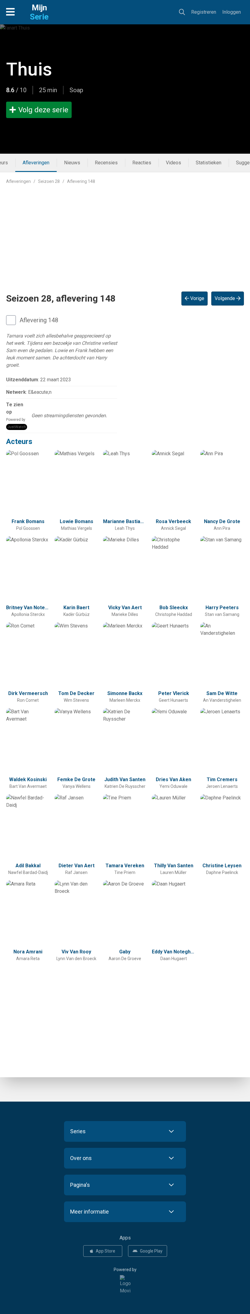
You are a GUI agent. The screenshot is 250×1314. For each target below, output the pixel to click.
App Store (105, 1251)
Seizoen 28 (49, 181)
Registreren (203, 12)
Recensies (106, 163)
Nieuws (72, 163)
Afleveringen (36, 163)
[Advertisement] (125, 233)
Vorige (196, 298)
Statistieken (208, 163)
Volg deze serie (43, 110)
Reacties (141, 163)
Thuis (29, 69)
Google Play (151, 1251)
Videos (173, 163)
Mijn (39, 12)
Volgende (225, 298)
